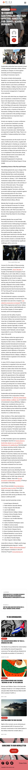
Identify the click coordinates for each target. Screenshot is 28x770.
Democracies (4, 638)
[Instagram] (7, 763)
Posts (14, 40)
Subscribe (14, 751)
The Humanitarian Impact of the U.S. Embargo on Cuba (13, 642)
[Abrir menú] (25, 2)
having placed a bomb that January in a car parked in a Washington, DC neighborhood (13, 443)
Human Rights (13, 9)
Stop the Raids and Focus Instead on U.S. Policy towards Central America (13, 608)
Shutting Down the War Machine (11, 720)
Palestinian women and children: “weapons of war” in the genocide (12, 681)
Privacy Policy (23, 763)
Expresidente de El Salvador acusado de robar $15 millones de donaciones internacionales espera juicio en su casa (14, 596)
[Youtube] (11, 763)
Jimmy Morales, (17, 269)
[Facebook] (2, 763)
